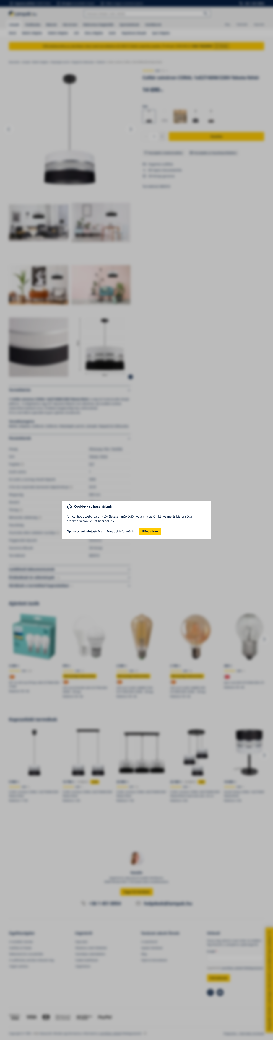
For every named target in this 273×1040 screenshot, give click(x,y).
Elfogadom (150, 531)
